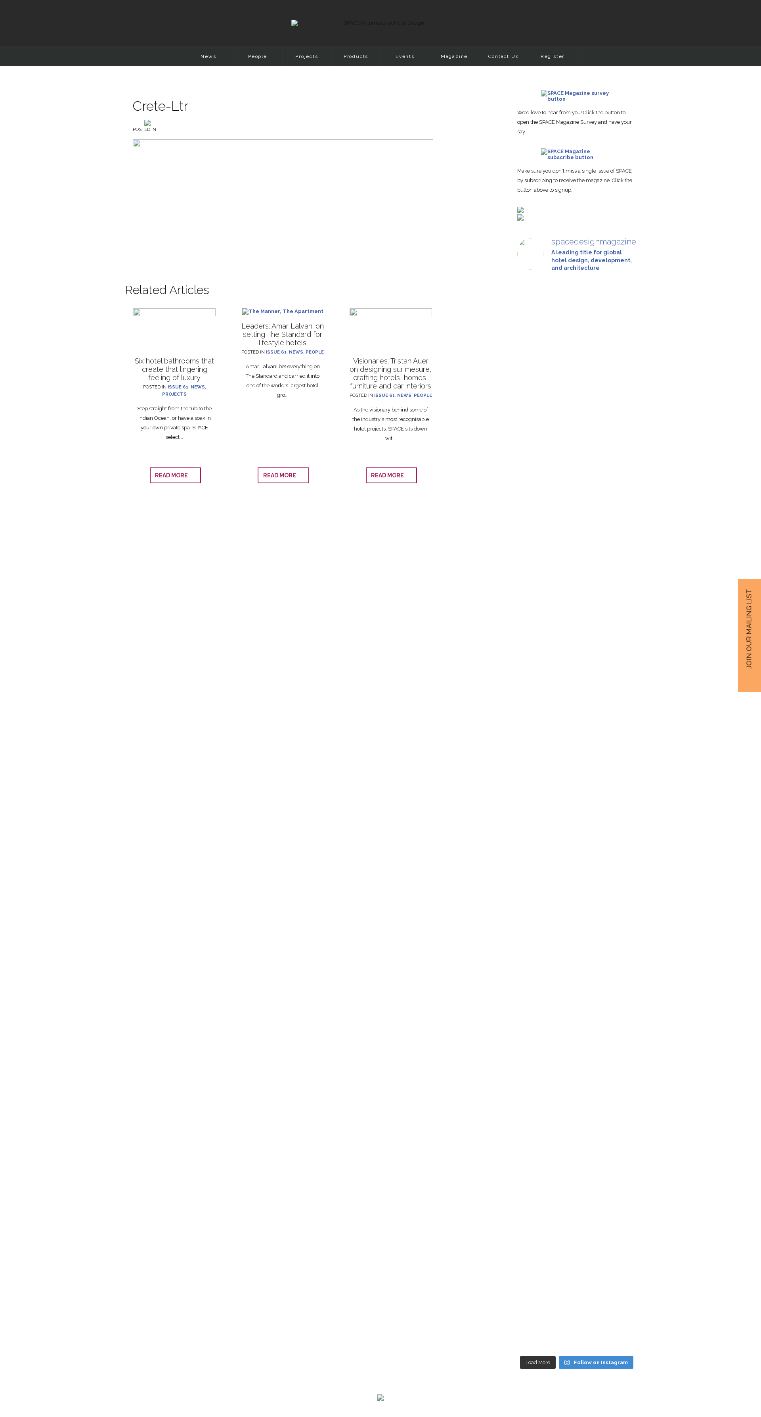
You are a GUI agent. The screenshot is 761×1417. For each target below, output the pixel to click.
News (208, 56)
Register (552, 56)
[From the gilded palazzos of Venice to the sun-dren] (576, 410)
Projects (306, 56)
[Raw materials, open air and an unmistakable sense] (576, 1182)
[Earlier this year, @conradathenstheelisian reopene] (617, 481)
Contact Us (503, 56)
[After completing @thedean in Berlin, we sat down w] (535, 1144)
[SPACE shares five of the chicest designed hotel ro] (617, 1209)
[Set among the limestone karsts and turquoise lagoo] (576, 874)
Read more (173, 475)
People (257, 56)
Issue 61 (178, 387)
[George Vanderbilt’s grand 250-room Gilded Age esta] (617, 854)
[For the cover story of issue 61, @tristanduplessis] (535, 410)
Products (356, 56)
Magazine (454, 56)
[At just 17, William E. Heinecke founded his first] (535, 800)
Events (405, 56)
